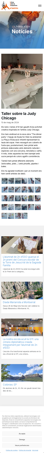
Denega (22, 440)
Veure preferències (22, 445)
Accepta (22, 434)
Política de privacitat (25, 450)
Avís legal (35, 450)
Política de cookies (12, 450)
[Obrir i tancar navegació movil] (40, 5)
